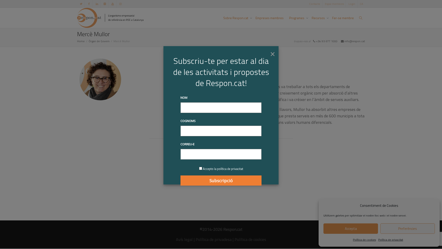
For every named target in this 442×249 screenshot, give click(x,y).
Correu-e (187, 144)
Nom (183, 97)
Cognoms (188, 121)
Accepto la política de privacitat (223, 168)
